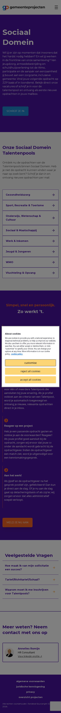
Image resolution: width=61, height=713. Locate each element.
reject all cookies (30, 371)
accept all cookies (30, 379)
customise (30, 362)
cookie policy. (17, 354)
